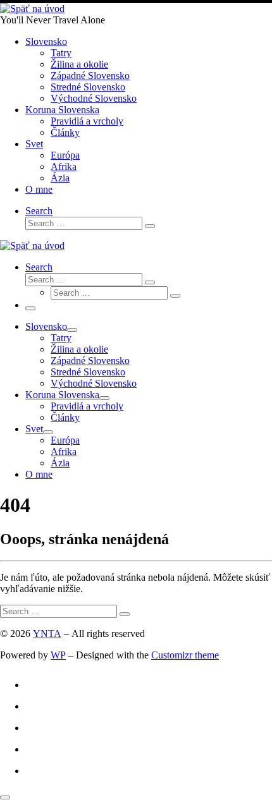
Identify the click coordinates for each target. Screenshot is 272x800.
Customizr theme (185, 655)
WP (58, 655)
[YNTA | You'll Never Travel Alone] (32, 8)
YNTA (47, 633)
